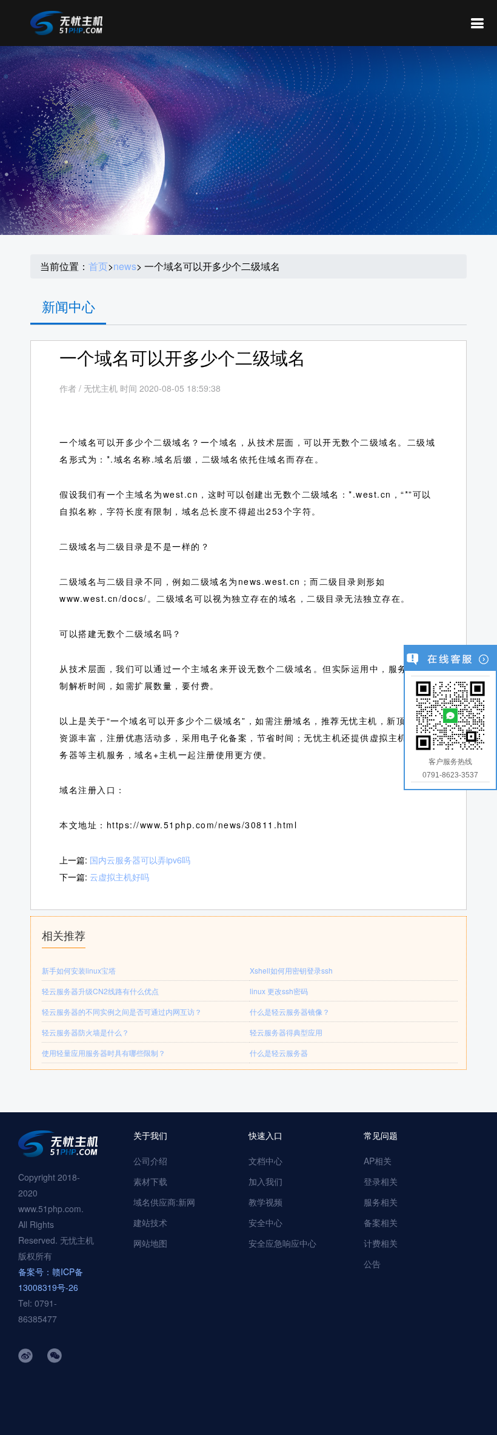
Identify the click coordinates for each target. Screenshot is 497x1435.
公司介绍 (150, 1160)
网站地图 (150, 1243)
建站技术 (150, 1222)
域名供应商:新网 (164, 1202)
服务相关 (381, 1202)
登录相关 (381, 1181)
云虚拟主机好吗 (119, 877)
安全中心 (265, 1222)
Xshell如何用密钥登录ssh (291, 970)
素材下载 (150, 1181)
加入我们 (265, 1181)
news (124, 266)
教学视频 (265, 1202)
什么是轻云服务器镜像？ (290, 1011)
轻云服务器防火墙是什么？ (85, 1032)
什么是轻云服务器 (279, 1052)
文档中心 (265, 1160)
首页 (98, 266)
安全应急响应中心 (282, 1243)
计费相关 (381, 1243)
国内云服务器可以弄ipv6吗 (140, 860)
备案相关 (381, 1222)
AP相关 (378, 1160)
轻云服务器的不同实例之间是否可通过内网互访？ (122, 1011)
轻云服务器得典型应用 (286, 1032)
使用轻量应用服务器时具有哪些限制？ (103, 1052)
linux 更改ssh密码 (279, 991)
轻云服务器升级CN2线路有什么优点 (100, 991)
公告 (372, 1263)
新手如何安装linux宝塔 (79, 970)
